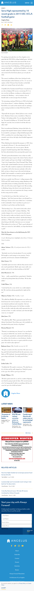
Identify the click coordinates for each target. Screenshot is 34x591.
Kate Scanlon (15, 426)
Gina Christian (5, 486)
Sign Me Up (4, 528)
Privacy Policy (22, 583)
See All (28, 433)
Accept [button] (3, 588)
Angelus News (5, 20)
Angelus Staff (4, 420)
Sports (3, 8)
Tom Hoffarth (4, 477)
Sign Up (30, 530)
